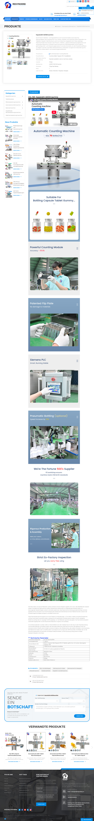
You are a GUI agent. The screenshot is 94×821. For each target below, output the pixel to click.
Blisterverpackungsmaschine (13, 102)
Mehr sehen (16, 131)
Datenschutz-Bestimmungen (11, 816)
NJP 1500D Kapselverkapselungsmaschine (18, 191)
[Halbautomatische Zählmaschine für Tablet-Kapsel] (80, 742)
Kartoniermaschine (10, 108)
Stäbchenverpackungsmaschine (14, 115)
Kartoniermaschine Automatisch (25, 794)
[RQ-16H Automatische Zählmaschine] (9, 175)
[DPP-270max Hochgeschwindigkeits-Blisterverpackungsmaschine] (9, 184)
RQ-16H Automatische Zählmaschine (18, 173)
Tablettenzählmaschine (24, 790)
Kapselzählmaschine (23, 787)
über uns (6, 781)
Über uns (56, 19)
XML (49, 815)
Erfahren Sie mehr (13, 761)
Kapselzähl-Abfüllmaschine (51, 695)
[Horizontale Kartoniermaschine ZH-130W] (9, 138)
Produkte (15, 19)
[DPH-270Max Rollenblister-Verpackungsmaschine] (9, 147)
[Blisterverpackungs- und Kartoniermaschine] (9, 129)
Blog (37, 815)
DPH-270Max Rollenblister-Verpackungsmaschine (18, 146)
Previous (2, 747)
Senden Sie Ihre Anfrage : (41, 704)
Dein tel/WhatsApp (40, 698)
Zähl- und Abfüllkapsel (45, 668)
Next (92, 747)
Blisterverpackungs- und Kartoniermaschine (18, 127)
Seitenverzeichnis (43, 815)
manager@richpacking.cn (60, 15)
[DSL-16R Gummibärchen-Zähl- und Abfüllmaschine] (9, 166)
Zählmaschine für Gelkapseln (74, 668)
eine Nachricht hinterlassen (87, 820)
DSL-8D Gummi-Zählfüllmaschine (17, 154)
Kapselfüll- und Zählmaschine (60, 670)
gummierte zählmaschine (24, 781)
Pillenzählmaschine (34, 670)
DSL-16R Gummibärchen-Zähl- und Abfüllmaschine (18, 164)
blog (40, 19)
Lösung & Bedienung (31, 19)
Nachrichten (48, 19)
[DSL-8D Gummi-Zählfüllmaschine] (9, 157)
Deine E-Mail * (65, 698)
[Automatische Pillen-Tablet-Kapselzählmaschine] (36, 742)
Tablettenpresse (10, 99)
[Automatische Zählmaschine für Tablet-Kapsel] (58, 742)
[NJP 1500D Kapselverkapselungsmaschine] (9, 194)
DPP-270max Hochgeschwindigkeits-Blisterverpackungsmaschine (18, 183)
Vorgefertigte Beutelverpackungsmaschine (13, 111)
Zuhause (7, 19)
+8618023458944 (81, 15)
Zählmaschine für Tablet (59, 668)
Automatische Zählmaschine (69, 26)
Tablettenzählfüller (45, 670)
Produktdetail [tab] (34, 92)
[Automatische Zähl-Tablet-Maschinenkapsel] (14, 742)
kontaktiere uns (66, 19)
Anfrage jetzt (41, 76)
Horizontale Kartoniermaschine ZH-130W (17, 137)
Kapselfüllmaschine (11, 96)
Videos (22, 19)
